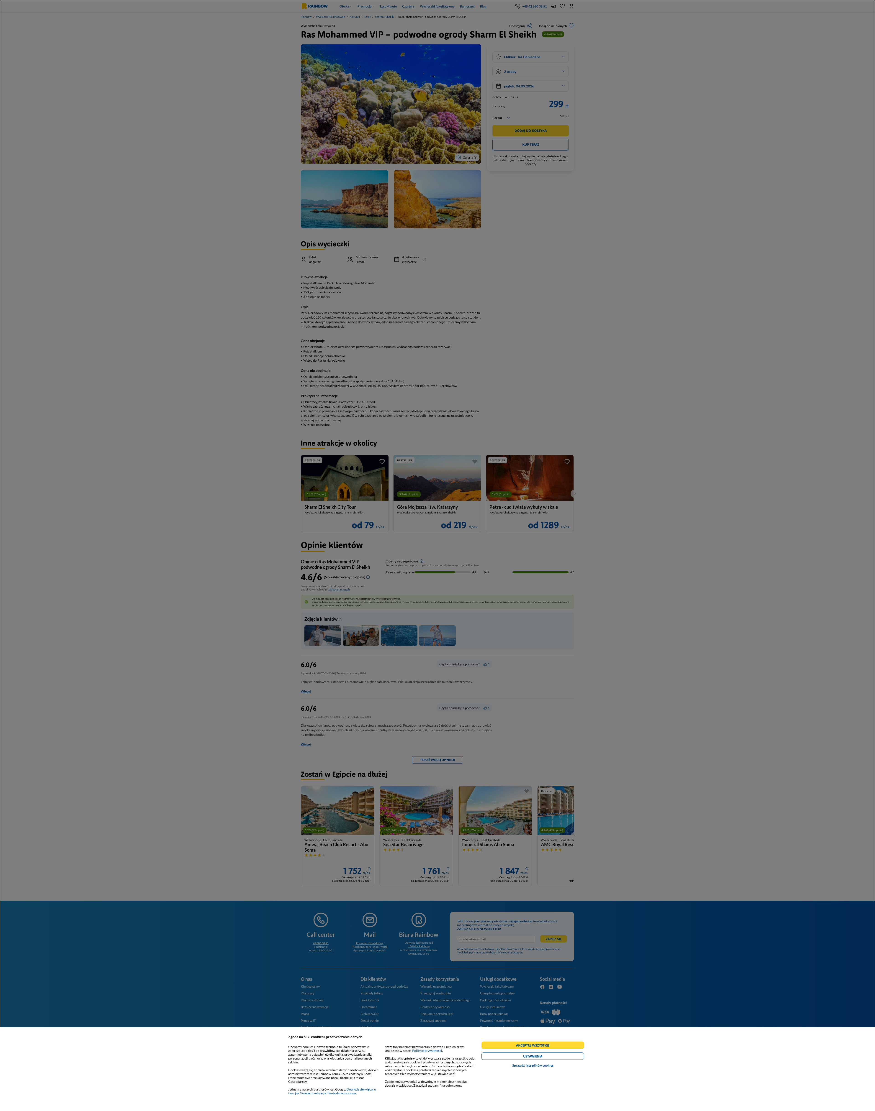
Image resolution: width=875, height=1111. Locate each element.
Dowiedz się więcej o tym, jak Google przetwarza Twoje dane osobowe (332, 1091)
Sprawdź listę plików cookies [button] (532, 1065)
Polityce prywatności (427, 1050)
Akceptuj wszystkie (534, 1046)
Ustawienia (540, 1057)
